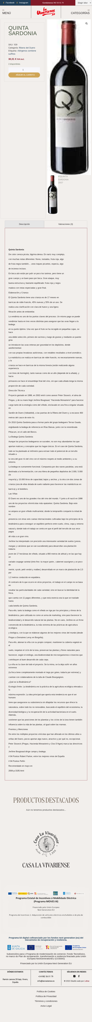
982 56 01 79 (53, 3)
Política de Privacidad (46, 996)
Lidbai (86, 981)
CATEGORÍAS (80, 13)
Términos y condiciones (46, 1001)
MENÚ (6, 13)
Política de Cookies (46, 991)
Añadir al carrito (25, 75)
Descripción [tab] (24, 224)
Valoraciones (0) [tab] (65, 224)
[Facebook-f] (79, 976)
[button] (86, 23)
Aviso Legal (46, 1006)
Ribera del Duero (27, 48)
